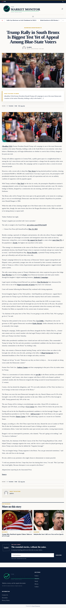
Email (16, 106)
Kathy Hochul (37, 323)
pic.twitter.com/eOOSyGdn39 (37, 225)
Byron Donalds (32, 252)
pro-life (38, 374)
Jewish (15, 243)
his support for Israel (35, 240)
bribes (25, 275)
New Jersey (32, 171)
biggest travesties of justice (26, 285)
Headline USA (7, 146)
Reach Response (36, 606)
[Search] (62, 9)
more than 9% (57, 240)
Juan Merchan (7, 275)
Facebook (11, 106)
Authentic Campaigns (41, 277)
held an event (35, 414)
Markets (39, 27)
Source (4, 474)
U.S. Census (30, 407)
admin (30, 47)
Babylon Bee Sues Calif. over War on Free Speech (48, 534)
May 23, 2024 (33, 229)
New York (20, 183)
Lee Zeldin (40, 321)
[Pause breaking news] (62, 20)
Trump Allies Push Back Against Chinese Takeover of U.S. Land (17, 535)
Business (27, 27)
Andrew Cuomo (22, 367)
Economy (33, 27)
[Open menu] (33, 16)
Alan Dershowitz (42, 282)
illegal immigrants (47, 353)
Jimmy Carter (20, 416)
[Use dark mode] (63, 1)
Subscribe (59, 555)
